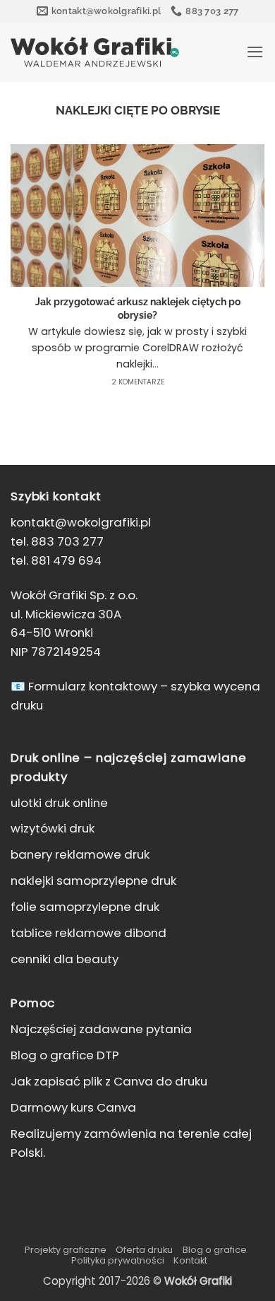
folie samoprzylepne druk (85, 906)
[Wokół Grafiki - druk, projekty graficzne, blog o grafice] (95, 51)
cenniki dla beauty (64, 958)
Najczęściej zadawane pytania (101, 1028)
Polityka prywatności (117, 1260)
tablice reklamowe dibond (88, 932)
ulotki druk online (59, 802)
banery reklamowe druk (80, 854)
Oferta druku (144, 1250)
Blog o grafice (215, 1250)
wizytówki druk (52, 828)
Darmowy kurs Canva (73, 1107)
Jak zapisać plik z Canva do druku (109, 1081)
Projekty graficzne (65, 1250)
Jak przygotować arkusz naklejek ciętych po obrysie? (137, 308)
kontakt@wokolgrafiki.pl (81, 522)
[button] (255, 52)
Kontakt (190, 1260)
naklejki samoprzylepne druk (93, 880)
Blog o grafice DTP (65, 1055)
